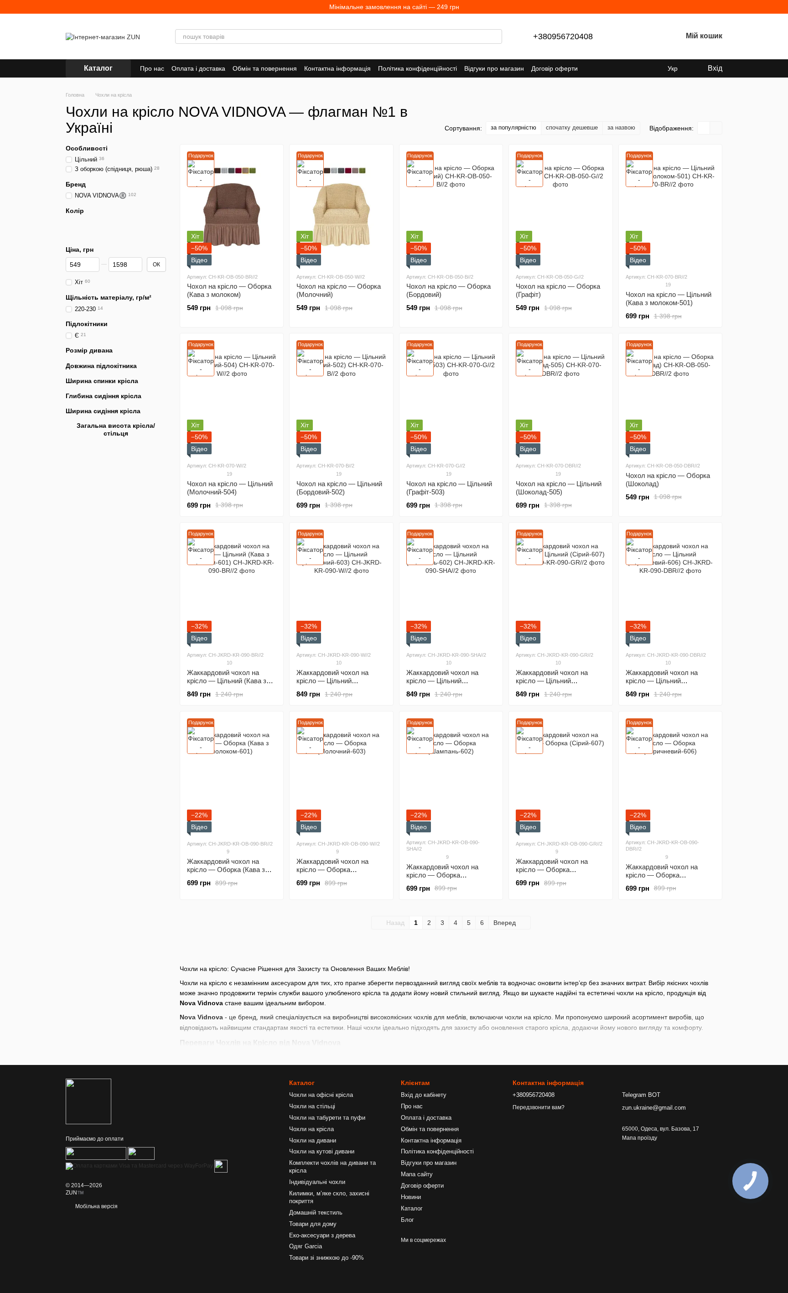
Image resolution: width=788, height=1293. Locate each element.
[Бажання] (651, 36)
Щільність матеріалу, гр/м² (108, 297)
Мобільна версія (96, 1206)
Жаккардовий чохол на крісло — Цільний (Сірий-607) (552, 681)
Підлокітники (87, 323)
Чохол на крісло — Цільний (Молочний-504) (230, 488)
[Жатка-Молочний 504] (90, 223)
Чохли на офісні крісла (321, 1094)
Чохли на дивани (312, 1140)
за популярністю (513, 127)
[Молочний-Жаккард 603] (160, 223)
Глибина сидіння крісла (103, 396)
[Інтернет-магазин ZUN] (88, 1101)
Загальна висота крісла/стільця (116, 429)
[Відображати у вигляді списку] (716, 128)
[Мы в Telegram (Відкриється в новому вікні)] (631, 68)
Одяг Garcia (305, 1246)
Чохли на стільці (312, 1106)
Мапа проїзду (639, 1138)
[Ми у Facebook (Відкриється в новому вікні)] (598, 68)
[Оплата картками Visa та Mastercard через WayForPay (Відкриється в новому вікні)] (139, 1166)
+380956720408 (563, 36)
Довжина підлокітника (101, 365)
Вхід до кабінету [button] (423, 1094)
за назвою (621, 127)
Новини (411, 1197)
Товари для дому (313, 1223)
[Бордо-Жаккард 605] (100, 233)
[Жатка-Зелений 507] (80, 223)
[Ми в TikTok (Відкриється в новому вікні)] (653, 68)
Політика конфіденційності (417, 68)
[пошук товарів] (494, 36)
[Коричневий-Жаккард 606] (80, 233)
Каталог (412, 1208)
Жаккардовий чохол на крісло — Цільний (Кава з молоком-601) (226, 681)
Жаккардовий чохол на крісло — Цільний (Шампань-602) (442, 681)
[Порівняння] (627, 36)
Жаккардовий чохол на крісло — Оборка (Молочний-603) (332, 869)
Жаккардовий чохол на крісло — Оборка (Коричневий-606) (662, 875)
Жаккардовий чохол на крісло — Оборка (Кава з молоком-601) (226, 869)
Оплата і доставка (198, 68)
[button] (780, 7)
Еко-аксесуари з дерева (322, 1235)
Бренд (76, 184)
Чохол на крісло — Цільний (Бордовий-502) (339, 488)
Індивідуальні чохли (317, 1182)
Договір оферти (554, 68)
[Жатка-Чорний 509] (140, 223)
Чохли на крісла (311, 1129)
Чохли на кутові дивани (321, 1151)
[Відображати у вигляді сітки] (704, 128)
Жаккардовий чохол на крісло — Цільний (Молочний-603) (332, 681)
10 (228, 662)
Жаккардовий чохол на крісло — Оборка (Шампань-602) (442, 875)
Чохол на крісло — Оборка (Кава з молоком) (229, 290)
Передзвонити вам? (539, 1107)
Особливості (87, 148)
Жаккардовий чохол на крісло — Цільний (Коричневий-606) (662, 681)
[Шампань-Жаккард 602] (90, 233)
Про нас (152, 68)
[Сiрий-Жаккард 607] (150, 223)
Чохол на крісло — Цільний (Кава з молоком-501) (668, 298)
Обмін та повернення (265, 68)
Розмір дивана (89, 350)
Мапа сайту (417, 1174)
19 (667, 284)
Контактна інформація (337, 68)
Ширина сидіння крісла (103, 411)
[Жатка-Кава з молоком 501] (100, 223)
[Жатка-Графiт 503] (110, 223)
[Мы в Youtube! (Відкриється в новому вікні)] (609, 68)
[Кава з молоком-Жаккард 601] (70, 233)
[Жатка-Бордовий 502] (70, 223)
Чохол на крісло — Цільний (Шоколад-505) (558, 488)
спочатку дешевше (572, 127)
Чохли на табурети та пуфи (327, 1117)
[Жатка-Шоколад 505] (120, 223)
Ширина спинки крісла (102, 380)
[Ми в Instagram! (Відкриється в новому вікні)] (620, 68)
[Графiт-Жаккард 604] (110, 233)
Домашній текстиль (315, 1212)
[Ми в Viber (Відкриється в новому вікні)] (642, 68)
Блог (407, 1219)
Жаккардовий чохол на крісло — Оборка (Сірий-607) (552, 869)
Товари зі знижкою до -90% (326, 1257)
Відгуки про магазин (494, 68)
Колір (75, 210)
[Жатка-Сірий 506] (130, 223)
